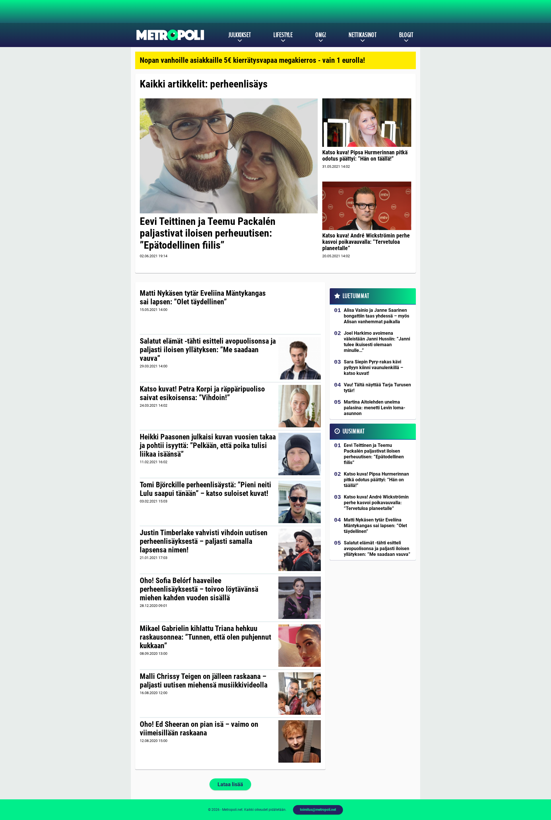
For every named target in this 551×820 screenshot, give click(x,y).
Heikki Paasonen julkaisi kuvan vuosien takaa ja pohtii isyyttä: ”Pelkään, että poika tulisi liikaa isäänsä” (208, 445)
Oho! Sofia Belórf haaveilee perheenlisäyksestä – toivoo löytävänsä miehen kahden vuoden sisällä (199, 589)
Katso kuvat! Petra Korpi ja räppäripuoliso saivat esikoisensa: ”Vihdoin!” (202, 393)
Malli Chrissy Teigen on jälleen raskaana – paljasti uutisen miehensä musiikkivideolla (203, 680)
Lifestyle (283, 35)
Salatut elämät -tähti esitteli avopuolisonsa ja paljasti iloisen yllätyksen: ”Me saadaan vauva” (208, 350)
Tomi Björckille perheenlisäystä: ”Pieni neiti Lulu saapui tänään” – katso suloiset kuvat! (205, 489)
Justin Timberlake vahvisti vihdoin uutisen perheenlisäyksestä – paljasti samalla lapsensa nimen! (203, 541)
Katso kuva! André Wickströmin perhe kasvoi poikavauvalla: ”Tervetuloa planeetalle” (366, 242)
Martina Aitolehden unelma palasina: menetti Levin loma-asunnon (374, 407)
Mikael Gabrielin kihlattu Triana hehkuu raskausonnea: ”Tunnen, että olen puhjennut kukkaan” (205, 637)
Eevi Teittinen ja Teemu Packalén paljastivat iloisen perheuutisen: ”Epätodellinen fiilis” (208, 233)
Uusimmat (354, 431)
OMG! (320, 35)
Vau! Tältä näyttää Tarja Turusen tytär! (377, 387)
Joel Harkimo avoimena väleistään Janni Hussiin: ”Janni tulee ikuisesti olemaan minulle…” (377, 341)
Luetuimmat (356, 296)
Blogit (406, 35)
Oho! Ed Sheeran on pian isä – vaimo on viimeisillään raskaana (199, 728)
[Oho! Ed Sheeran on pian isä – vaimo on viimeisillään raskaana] (299, 741)
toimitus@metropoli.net (318, 810)
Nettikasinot (363, 35)
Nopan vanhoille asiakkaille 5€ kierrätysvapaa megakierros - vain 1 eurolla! (252, 60)
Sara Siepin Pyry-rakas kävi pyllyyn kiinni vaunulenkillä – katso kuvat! (373, 367)
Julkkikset (239, 35)
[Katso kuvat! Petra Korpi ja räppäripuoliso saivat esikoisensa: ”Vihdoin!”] (299, 406)
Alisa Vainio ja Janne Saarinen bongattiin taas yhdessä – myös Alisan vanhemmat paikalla (376, 315)
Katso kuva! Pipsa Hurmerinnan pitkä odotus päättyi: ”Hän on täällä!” (365, 155)
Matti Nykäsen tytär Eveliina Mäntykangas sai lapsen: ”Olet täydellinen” (203, 297)
